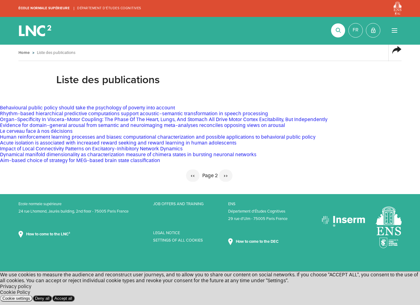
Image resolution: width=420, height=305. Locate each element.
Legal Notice (166, 232)
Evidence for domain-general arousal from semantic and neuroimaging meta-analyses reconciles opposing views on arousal (142, 125)
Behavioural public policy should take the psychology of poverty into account (87, 108)
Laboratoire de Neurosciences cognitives (35, 31)
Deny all (42, 298)
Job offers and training (178, 203)
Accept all (63, 298)
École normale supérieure (43, 8)
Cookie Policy (15, 292)
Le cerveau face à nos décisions (36, 131)
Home (24, 52)
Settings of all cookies (178, 240)
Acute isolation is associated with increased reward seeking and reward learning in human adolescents (118, 143)
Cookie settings (16, 298)
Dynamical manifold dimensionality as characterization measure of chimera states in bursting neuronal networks (128, 154)
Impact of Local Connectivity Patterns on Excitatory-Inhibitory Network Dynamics (91, 149)
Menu (394, 30)
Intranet (373, 30)
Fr (356, 30)
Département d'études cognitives (109, 8)
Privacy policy (15, 286)
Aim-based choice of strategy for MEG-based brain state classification (80, 160)
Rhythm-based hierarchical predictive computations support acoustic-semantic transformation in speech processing (134, 113)
